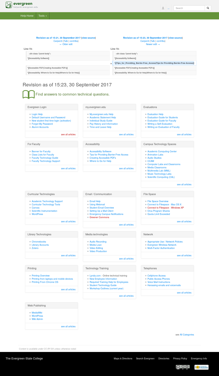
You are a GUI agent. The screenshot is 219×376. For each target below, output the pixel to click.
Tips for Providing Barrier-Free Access (109, 154)
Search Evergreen (145, 358)
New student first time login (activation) (51, 120)
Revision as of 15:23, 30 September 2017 (145, 37)
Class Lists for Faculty (43, 154)
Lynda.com (95, 275)
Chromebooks (39, 241)
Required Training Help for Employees (109, 282)
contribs (74, 40)
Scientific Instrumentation (44, 210)
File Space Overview (157, 201)
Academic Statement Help (103, 117)
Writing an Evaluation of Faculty (163, 127)
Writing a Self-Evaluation (159, 123)
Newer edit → (153, 44)
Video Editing (96, 248)
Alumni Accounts (40, 127)
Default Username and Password (48, 117)
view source (88, 37)
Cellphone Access (156, 275)
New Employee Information (103, 278)
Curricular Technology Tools (46, 204)
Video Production (98, 251)
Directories (163, 358)
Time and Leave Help (100, 127)
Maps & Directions (123, 358)
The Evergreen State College (24, 358)
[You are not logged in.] (163, 8)
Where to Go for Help (100, 161)
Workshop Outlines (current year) (106, 288)
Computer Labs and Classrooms (163, 164)
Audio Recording (98, 241)
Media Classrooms (156, 167)
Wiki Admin (37, 319)
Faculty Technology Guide (45, 157)
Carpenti (58, 40)
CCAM (150, 161)
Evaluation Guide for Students (162, 117)
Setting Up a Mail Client (101, 210)
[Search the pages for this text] (208, 8)
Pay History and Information (104, 123)
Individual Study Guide (101, 120)
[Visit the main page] (22, 4)
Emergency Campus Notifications (106, 214)
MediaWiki (37, 312)
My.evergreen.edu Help (101, 114)
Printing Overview (41, 275)
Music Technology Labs (159, 173)
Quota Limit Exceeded (158, 214)
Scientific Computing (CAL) (161, 177)
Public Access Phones (158, 278)
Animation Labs (155, 154)
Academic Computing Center (162, 151)
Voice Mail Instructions (158, 282)
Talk (66, 40)
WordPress (37, 214)
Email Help (95, 201)
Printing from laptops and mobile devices (52, 278)
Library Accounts (40, 244)
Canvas (35, 207)
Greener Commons (99, 217)
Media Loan (96, 244)
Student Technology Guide (103, 285)
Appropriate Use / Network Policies (165, 241)
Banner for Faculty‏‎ (41, 151)
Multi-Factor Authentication (161, 248)
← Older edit (66, 44)
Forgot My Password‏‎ (42, 123)
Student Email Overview (102, 207)
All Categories (187, 334)
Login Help (37, 114)
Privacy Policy (180, 358)
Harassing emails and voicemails (164, 285)
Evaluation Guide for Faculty (161, 120)
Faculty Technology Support (46, 161)
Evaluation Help (155, 114)
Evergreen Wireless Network (161, 244)
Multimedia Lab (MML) (158, 170)
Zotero (35, 248)
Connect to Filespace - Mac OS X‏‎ (164, 204)
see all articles (68, 134)
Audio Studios (154, 157)
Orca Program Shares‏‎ (158, 210)
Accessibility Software (100, 151)
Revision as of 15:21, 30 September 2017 (58, 37)
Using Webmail (97, 204)
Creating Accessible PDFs (103, 157)
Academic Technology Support (47, 201)
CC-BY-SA (49, 348)
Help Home (27, 15)
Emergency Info (199, 358)
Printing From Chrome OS (45, 282)
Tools (41, 15)
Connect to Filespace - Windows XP (165, 207)
